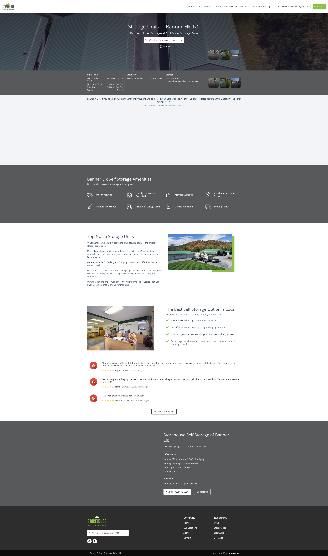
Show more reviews (164, 411)
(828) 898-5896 (172, 78)
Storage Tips (220, 527)
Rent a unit (319, 6)
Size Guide (219, 532)
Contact (187, 537)
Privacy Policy (96, 553)
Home (186, 522)
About (186, 532)
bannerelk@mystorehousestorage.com (182, 81)
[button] (166, 46)
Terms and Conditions (114, 553)
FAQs (216, 522)
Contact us (202, 491)
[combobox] (164, 40)
